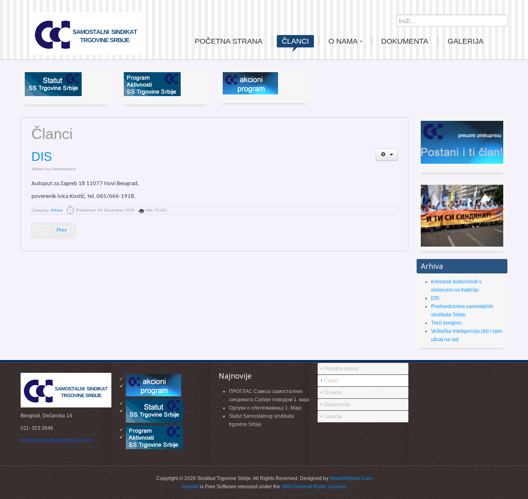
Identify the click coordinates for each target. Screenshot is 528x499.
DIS (41, 156)
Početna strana (341, 369)
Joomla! (190, 487)
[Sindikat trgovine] (86, 32)
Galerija (333, 416)
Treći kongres (446, 323)
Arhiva (57, 210)
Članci (331, 381)
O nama (333, 392)
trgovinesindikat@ (56, 441)
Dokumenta (337, 404)
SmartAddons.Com (351, 478)
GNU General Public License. (314, 487)
